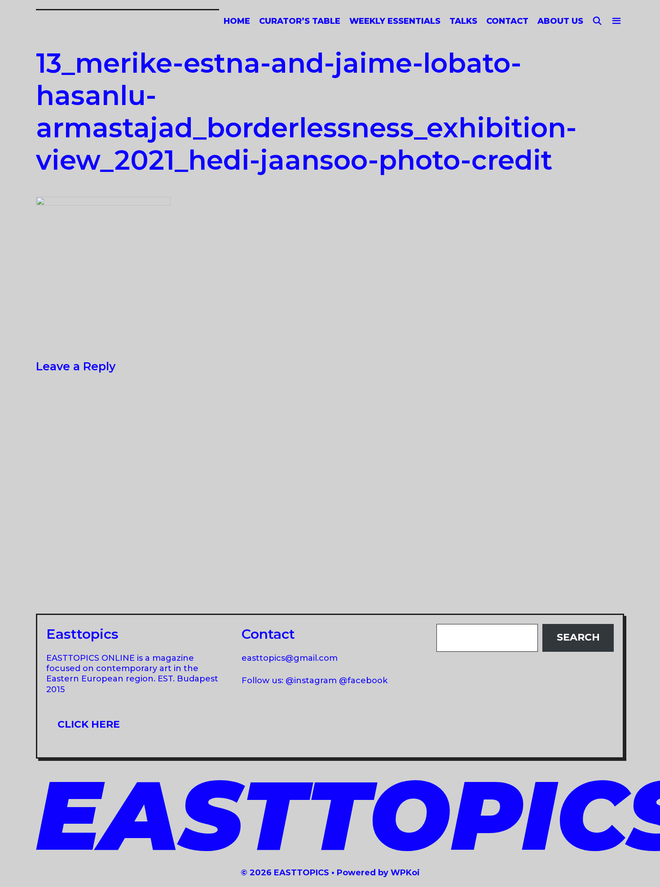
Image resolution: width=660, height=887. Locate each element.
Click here (88, 724)
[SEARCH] (597, 21)
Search (578, 637)
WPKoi (405, 873)
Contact (507, 21)
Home (237, 21)
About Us (560, 21)
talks (463, 21)
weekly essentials (394, 21)
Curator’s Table (299, 21)
